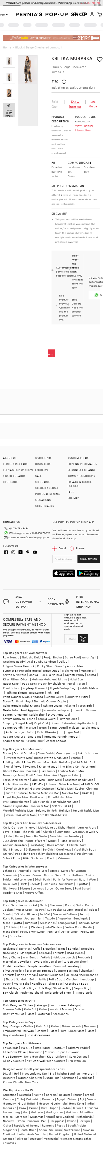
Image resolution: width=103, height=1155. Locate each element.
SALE (38, 475)
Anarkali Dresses (61, 1009)
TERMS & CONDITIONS (81, 475)
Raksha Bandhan (68, 1073)
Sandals (21, 979)
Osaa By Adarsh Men (68, 666)
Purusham (88, 766)
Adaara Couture (14, 736)
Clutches (72, 979)
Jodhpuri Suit (33, 918)
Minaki (52, 840)
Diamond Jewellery (67, 966)
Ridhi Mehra (70, 670)
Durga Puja (52, 1077)
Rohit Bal (53, 692)
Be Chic (48, 849)
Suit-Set (45, 914)
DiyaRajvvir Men (17, 788)
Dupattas (82, 883)
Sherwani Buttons (65, 914)
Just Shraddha (13, 840)
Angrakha (64, 918)
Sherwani (56, 905)
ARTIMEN (37, 784)
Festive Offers (34, 892)
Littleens (61, 1056)
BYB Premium (77, 1060)
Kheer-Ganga (48, 766)
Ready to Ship (12, 892)
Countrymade (65, 753)
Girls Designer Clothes (18, 1005)
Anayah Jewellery (15, 845)
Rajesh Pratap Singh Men (51, 757)
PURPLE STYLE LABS (15, 463)
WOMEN (12, 2)
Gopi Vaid (41, 723)
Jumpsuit (30, 922)
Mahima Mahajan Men (44, 793)
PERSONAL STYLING (47, 493)
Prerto (51, 858)
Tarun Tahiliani (13, 701)
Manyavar (87, 670)
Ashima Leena (52, 705)
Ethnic (24, 927)
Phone (80, 548)
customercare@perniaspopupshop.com (29, 537)
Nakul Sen (76, 679)
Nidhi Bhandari (13, 849)
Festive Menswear (32, 931)
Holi (17, 1073)
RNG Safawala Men (16, 801)
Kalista (91, 674)
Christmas (69, 1077)
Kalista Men (64, 788)
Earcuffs (58, 952)
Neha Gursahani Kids (38, 1056)
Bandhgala (81, 918)
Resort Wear (87, 879)
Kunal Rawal (14, 766)
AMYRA (7, 853)
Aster (9, 836)
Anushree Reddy (14, 661)
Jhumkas (87, 970)
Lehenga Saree (43, 888)
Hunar (19, 836)
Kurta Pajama (12, 918)
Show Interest (75, 104)
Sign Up (83, 638)
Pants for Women (65, 879)
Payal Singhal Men (15, 797)
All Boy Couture (13, 1060)
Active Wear (69, 931)
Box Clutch (10, 992)
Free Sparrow (12, 1056)
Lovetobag (37, 845)
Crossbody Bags (76, 983)
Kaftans (77, 875)
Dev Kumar (48, 771)
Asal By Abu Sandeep (41, 661)
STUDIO (83, 2)
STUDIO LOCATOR (14, 475)
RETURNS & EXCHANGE (82, 469)
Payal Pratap (76, 683)
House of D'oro (36, 840)
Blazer (53, 1030)
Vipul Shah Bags (85, 849)
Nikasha (69, 705)
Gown (36, 875)
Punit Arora (38, 797)
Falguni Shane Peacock (18, 666)
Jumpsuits (50, 883)
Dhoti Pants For (13, 1013)
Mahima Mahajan (44, 679)
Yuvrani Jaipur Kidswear (62, 1052)
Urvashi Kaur (35, 740)
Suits (79, 905)
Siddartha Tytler (77, 696)
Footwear (87, 931)
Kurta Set (30, 1009)
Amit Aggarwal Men (65, 775)
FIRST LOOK (10, 481)
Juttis (42, 979)
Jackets (35, 883)
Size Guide (93, 104)
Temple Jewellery (39, 966)
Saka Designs (78, 1056)
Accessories (48, 922)
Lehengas (9, 870)
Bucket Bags (11, 988)
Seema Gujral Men (15, 806)
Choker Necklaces (51, 974)
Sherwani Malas (89, 922)
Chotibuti (59, 1047)
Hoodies (80, 909)
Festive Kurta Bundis (78, 927)
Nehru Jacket (28, 905)
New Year (31, 1082)
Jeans (84, 914)
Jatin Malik (55, 779)
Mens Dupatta (12, 922)
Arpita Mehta (86, 723)
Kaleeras (44, 952)
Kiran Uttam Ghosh (16, 679)
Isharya (31, 827)
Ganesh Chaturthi (30, 1077)
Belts (33, 979)
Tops (67, 875)
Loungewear (66, 922)
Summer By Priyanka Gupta (22, 670)
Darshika (32, 771)
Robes (93, 909)
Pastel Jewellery (14, 966)
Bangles (73, 948)
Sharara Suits (12, 1009)
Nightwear (10, 888)
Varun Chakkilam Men (21, 815)
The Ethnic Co (69, 766)
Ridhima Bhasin (16, 692)
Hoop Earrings (26, 974)
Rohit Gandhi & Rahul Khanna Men (55, 801)
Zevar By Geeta (36, 836)
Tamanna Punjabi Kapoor (61, 736)
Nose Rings (10, 952)
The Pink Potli (31, 831)
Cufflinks (12, 927)
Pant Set (53, 931)
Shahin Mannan (13, 740)
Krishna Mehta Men (71, 771)
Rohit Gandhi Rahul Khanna (21, 705)
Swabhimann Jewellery (66, 836)
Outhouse (63, 831)
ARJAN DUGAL (90, 784)
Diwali (7, 1073)
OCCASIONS (43, 499)
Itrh (61, 732)
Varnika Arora (87, 827)
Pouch (7, 983)
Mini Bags (29, 988)
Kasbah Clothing (86, 788)
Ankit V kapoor (88, 753)
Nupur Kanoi (11, 683)
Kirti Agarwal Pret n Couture (46, 1060)
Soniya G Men (40, 806)
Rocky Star (44, 666)
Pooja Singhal (53, 657)
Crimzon (64, 858)
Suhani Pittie (11, 858)
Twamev (30, 766)
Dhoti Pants (42, 879)
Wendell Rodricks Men (18, 810)
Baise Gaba (51, 670)
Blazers (32, 914)
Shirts (43, 905)
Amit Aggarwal (30, 710)
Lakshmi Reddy (78, 1047)
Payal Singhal (35, 701)
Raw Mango (11, 657)
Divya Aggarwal (59, 714)
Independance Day (35, 1073)
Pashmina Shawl (31, 992)
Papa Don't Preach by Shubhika (43, 683)
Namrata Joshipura (57, 710)
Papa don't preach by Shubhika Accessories (45, 853)
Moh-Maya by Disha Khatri (56, 827)
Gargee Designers (42, 788)
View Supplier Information (84, 128)
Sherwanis (10, 875)
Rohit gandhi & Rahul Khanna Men (26, 762)
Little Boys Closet (14, 1052)
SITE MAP (73, 497)
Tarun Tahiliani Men (16, 779)
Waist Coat (24, 909)
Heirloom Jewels (64, 957)
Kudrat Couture (16, 793)
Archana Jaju (15, 732)
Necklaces (10, 948)
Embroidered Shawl (58, 992)
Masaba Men (71, 793)
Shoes (10, 979)
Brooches (16, 936)
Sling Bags (55, 983)
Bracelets (49, 948)
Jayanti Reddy (74, 674)
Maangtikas (28, 952)
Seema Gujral (55, 696)
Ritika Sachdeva (34, 858)
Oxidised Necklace (78, 974)
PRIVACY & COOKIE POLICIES (80, 483)
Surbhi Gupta (91, 727)
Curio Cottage (13, 827)
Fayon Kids (10, 1047)
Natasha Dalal (31, 657)
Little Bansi (42, 1047)
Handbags (87, 979)
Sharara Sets (52, 875)
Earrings (24, 948)
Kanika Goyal (47, 718)
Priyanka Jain (68, 718)
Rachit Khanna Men (16, 784)
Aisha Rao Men (68, 784)
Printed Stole (83, 992)
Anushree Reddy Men (79, 779)
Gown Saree (64, 888)
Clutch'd (48, 831)
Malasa (74, 727)
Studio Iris (34, 736)
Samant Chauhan (15, 714)
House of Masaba (63, 723)
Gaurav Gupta (56, 701)
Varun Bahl (85, 705)
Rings (62, 948)
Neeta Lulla (10, 710)
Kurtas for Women (73, 870)
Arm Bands (30, 957)
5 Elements (33, 849)
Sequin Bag (82, 988)
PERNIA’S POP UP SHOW (18, 469)
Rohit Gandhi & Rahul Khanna (23, 696)
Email (62, 548)
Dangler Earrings (67, 970)
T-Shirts (19, 914)
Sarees (54, 870)
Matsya (31, 727)
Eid (52, 1073)
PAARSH (87, 793)
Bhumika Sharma (84, 710)
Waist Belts (21, 983)
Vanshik (76, 757)
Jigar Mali (73, 732)
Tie (5, 936)
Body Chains (11, 957)
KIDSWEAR (65, 2)
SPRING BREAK (62, 806)
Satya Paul (72, 657)
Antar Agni (89, 657)
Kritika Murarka (72, 58)
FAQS (71, 491)
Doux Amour (55, 845)
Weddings (85, 1077)
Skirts (23, 883)
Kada (94, 974)
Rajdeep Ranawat (35, 688)
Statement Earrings (40, 970)
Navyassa (35, 1052)
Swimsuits (66, 883)
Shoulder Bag (62, 988)
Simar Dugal (58, 727)
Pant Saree (82, 888)
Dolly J (63, 661)
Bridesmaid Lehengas (17, 879)
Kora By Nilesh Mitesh (52, 815)
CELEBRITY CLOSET (46, 487)
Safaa (30, 732)
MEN (27, 2)
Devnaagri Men (13, 775)
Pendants (84, 957)
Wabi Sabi (79, 762)
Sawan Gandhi (13, 727)
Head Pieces (75, 952)
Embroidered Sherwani (18, 1030)
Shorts (7, 914)
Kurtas (69, 905)
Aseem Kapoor (56, 740)
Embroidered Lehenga (65, 1005)
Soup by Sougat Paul (17, 723)
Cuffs (36, 948)
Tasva (7, 753)
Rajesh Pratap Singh (64, 688)
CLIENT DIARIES (44, 505)
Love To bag (11, 831)
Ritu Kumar (36, 692)
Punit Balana (11, 688)
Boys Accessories (38, 1035)
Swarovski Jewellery (48, 961)
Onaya (33, 674)
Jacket (41, 1030)
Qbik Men (38, 779)
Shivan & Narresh (14, 674)
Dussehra (9, 1077)
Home (7, 47)
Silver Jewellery (13, 970)
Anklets (45, 957)
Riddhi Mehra (89, 688)
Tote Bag (44, 988)
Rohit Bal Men (61, 762)
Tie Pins (39, 909)
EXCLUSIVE (41, 469)
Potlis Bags (56, 979)
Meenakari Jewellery (17, 961)
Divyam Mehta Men (19, 757)
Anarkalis (24, 870)
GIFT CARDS (42, 481)
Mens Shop (10, 931)
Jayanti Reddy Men (85, 810)
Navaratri (89, 1073)
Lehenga (41, 1005)
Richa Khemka (46, 732)
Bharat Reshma (13, 771)
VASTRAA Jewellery (85, 831)
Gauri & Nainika (51, 674)
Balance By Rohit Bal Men (53, 810)
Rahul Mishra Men (60, 797)
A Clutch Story (76, 845)
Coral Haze (63, 849)
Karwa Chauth (13, 1082)
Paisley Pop (85, 853)
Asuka (94, 762)
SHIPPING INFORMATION (83, 463)
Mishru (62, 679)
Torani (43, 727)
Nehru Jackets (71, 1026)
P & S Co (26, 1047)
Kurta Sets (40, 870)
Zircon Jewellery (75, 961)
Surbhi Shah (37, 714)
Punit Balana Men (38, 775)
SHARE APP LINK (88, 559)
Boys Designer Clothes (18, 1026)
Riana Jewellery (70, 840)
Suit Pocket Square (60, 909)
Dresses (25, 875)
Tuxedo (50, 918)
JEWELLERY (44, 2)
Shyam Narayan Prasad (19, 718)
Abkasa (51, 784)
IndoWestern (53, 927)
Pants (89, 905)
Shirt (63, 1030)
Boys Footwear (13, 1035)
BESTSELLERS (43, 463)
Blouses (25, 888)
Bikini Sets (10, 883)
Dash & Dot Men (24, 753)
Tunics (90, 875)
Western (36, 927)
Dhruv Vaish (46, 753)
